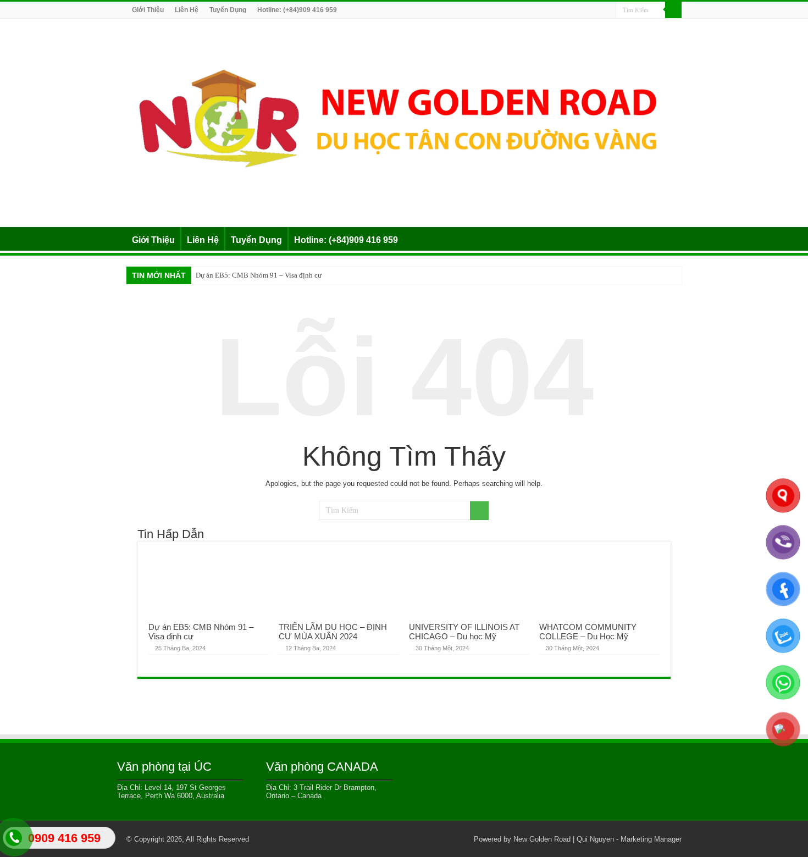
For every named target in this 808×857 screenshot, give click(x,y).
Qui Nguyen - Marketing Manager (629, 839)
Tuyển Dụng (227, 10)
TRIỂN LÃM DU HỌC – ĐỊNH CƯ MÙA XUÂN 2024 (333, 631)
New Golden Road (542, 839)
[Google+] (545, 10)
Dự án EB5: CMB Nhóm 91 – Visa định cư (259, 275)
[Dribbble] (576, 10)
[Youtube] (597, 10)
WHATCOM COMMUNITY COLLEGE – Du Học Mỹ (588, 631)
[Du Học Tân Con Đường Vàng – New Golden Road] (404, 121)
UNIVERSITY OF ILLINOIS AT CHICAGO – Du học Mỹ (464, 631)
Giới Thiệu (148, 10)
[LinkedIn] (587, 10)
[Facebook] (555, 10)
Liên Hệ (186, 10)
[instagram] (608, 10)
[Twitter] (566, 10)
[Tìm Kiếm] (673, 10)
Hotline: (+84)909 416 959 (297, 10)
